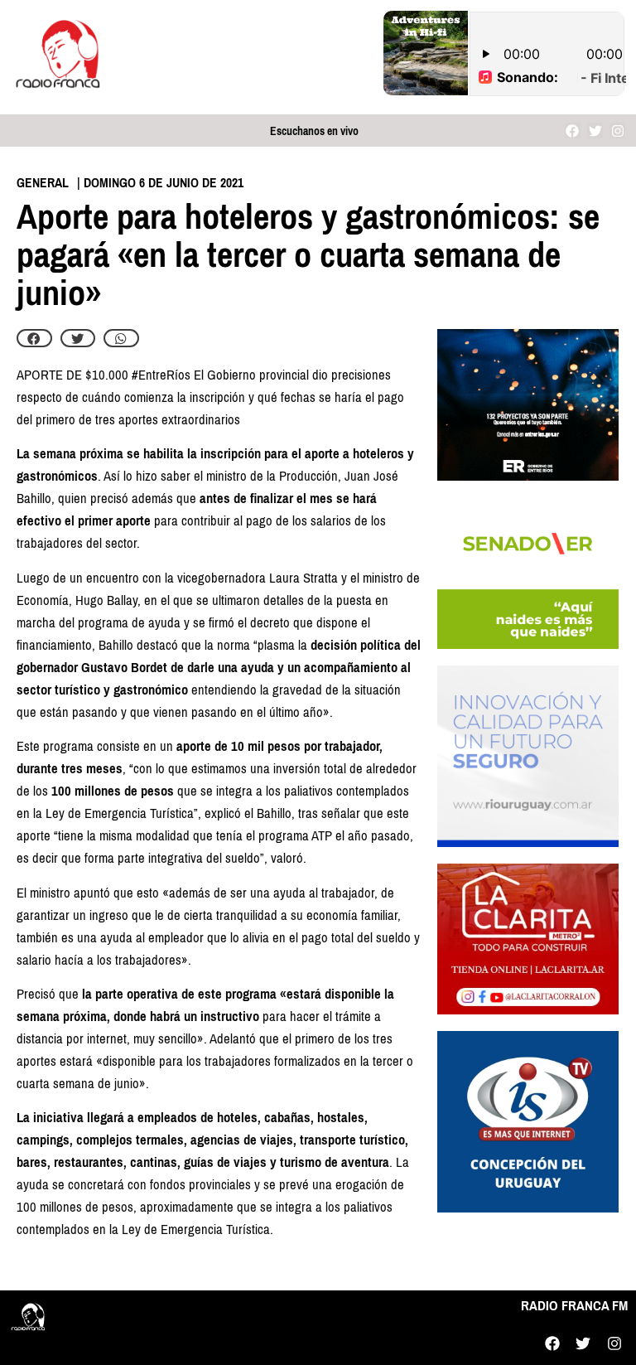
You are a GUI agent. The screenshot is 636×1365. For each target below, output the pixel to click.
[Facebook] (573, 130)
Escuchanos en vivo (314, 131)
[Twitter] (595, 130)
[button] (34, 338)
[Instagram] (617, 130)
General (43, 183)
